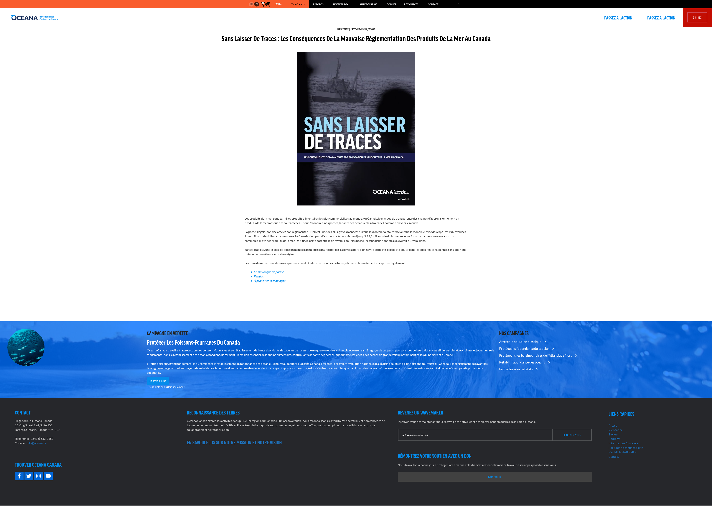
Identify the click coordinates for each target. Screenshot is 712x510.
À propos (318, 4)
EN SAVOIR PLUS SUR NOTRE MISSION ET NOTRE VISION (234, 442)
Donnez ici (494, 476)
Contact (433, 4)
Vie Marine (616, 430)
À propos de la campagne (270, 280)
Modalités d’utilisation (623, 452)
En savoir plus (158, 380)
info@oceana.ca (37, 443)
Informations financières (624, 443)
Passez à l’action (618, 17)
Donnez (391, 4)
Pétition (259, 276)
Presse (613, 425)
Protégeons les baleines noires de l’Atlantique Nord (535, 355)
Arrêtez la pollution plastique (520, 342)
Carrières (614, 438)
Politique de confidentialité (626, 447)
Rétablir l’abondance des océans (522, 362)
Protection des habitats (516, 369)
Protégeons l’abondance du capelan (524, 348)
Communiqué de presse (269, 272)
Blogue (613, 434)
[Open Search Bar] (458, 4)
